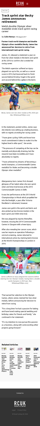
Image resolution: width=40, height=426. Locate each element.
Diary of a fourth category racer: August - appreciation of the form (28, 360)
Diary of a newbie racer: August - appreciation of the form (30, 362)
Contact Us (20, 393)
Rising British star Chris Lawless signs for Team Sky (20, 360)
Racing (5, 10)
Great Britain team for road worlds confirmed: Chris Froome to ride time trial (12, 363)
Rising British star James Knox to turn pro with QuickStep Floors (4, 361)
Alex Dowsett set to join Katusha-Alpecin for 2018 (36, 359)
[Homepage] (20, 403)
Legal (13, 410)
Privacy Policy (22, 410)
